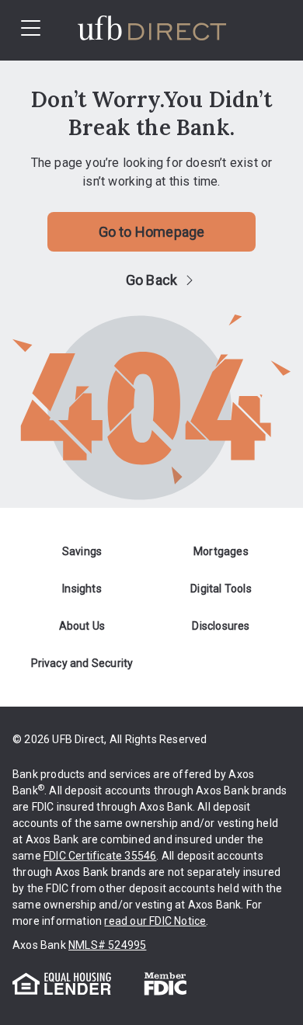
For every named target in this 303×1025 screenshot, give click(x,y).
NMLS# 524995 (107, 945)
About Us (82, 626)
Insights (82, 588)
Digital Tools (221, 588)
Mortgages (221, 551)
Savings (82, 551)
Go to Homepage (152, 232)
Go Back (151, 280)
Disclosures (220, 626)
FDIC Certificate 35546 (100, 856)
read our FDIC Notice (155, 921)
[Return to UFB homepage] (173, 30)
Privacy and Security (82, 663)
